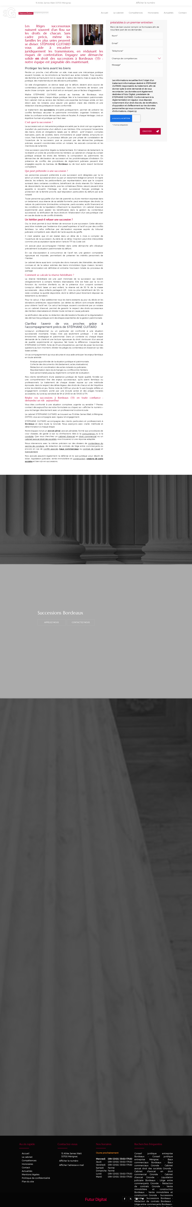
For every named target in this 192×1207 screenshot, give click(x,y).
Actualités (168, 12)
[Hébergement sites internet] (96, 1204)
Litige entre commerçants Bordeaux (153, 1204)
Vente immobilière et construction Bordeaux (153, 1189)
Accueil (104, 12)
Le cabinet (118, 12)
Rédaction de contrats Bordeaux (152, 1201)
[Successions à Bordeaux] (87, 34)
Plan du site (28, 1181)
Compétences (136, 12)
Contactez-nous (81, 622)
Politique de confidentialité (36, 1178)
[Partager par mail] (142, 1198)
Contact (183, 12)
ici (135, 111)
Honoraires (153, 12)
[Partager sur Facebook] (124, 1198)
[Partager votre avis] (136, 1198)
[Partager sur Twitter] (130, 1198)
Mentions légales (30, 1174)
